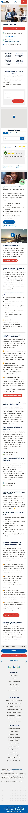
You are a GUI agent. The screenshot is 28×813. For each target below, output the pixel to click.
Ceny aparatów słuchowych (14, 715)
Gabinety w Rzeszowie (14, 749)
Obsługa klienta (14, 684)
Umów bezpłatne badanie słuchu (14, 29)
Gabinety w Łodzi (14, 734)
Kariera (14, 678)
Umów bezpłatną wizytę (10, 260)
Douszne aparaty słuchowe (14, 703)
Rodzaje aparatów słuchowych (14, 700)
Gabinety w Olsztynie (14, 755)
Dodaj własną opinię (19, 166)
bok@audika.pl (14, 661)
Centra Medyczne (14, 687)
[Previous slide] (1, 156)
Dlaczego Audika (14, 675)
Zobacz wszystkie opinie (7, 166)
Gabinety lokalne (14, 725)
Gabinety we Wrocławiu (14, 737)
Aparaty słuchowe (14, 697)
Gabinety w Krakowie (14, 731)
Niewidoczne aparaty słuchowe (14, 709)
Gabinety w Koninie (14, 752)
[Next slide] (25, 156)
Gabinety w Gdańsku (14, 743)
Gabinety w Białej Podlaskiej (14, 761)
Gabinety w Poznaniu (14, 740)
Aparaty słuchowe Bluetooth (14, 706)
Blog (14, 693)
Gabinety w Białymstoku (14, 758)
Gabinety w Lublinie (14, 746)
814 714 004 (14, 651)
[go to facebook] (9, 667)
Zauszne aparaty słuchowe (14, 721)
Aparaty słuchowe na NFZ (14, 718)
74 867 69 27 (10, 36)
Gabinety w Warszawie (14, 728)
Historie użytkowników (14, 681)
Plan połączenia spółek (10, 770)
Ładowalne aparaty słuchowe (14, 712)
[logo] (5, 2)
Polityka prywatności (15, 769)
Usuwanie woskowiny (14, 690)
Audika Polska (14, 672)
